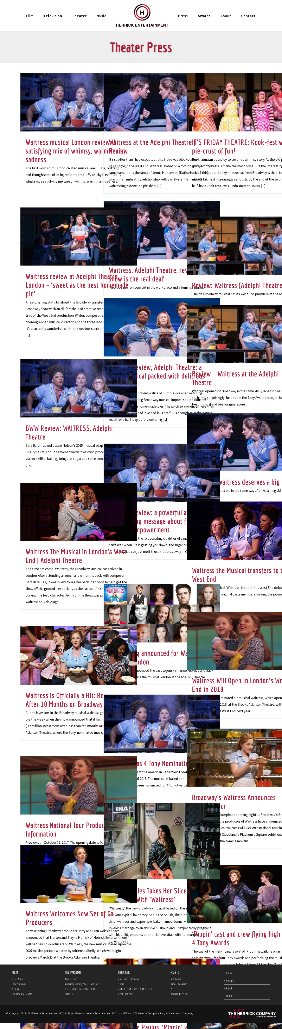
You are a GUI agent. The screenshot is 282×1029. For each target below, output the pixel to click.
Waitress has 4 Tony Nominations (152, 763)
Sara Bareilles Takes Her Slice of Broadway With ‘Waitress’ (151, 895)
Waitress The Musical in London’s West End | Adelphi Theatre (76, 555)
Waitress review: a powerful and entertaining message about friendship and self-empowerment (160, 521)
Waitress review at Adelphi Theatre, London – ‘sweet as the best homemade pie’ (77, 285)
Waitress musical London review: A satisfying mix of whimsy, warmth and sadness (75, 151)
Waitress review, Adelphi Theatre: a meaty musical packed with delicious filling (157, 376)
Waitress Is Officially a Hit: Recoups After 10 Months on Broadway (72, 699)
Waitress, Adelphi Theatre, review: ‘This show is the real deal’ (161, 274)
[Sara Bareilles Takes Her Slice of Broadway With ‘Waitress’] (162, 841)
